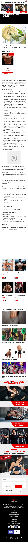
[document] (14, 271)
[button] (26, 0)
